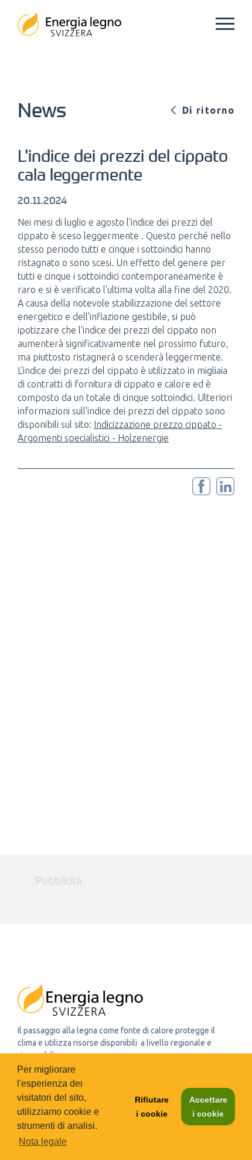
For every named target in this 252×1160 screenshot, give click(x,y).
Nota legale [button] (43, 1142)
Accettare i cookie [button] (208, 1106)
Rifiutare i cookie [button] (152, 1106)
